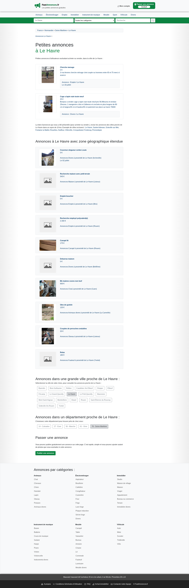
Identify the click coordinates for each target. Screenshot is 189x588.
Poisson (37, 503)
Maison (120, 487)
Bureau (78, 540)
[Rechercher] (153, 20)
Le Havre (72, 30)
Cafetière (79, 487)
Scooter (120, 536)
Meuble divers (81, 567)
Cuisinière (80, 495)
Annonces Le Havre (43, 36)
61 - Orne (83, 426)
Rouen (83, 400)
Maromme (101, 394)
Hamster (37, 491)
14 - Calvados (44, 426)
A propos (47, 584)
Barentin (42, 388)
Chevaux (37, 483)
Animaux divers (40, 507)
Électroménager (52, 15)
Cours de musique (41, 536)
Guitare (37, 540)
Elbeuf (110, 388)
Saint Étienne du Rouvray (101, 400)
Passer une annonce (145, 5)
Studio (119, 479)
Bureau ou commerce (125, 499)
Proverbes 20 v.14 (119, 577)
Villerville (68, 130)
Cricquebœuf (78, 130)
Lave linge (80, 507)
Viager (119, 491)
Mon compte (124, 6)
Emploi (64, 15)
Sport (115, 15)
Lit (76, 552)
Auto (119, 528)
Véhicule (123, 15)
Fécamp (42, 394)
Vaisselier (79, 536)
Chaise (78, 548)
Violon (36, 552)
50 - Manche (70, 426)
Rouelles (53, 130)
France (40, 30)
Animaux (39, 15)
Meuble (106, 15)
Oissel (73, 400)
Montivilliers (62, 400)
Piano (36, 548)
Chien (36, 487)
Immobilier (75, 15)
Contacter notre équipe (122, 584)
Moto (119, 532)
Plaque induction (82, 511)
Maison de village (124, 483)
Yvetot (61, 406)
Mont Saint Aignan (46, 400)
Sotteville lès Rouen (46, 406)
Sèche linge (80, 515)
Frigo (78, 503)
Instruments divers (41, 560)
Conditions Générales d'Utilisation (68, 584)
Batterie (37, 532)
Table (78, 532)
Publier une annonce (45, 453)
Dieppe (100, 388)
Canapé (79, 528)
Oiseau (37, 499)
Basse (36, 528)
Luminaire (79, 564)
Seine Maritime (61, 30)
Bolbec (69, 388)
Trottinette (121, 540)
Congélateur (80, 491)
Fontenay (87, 130)
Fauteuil (79, 560)
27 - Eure (57, 426)
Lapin (36, 495)
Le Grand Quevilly (57, 394)
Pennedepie (97, 130)
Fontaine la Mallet (42, 130)
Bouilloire (79, 483)
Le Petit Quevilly (86, 394)
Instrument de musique (91, 15)
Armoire (79, 544)
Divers (133, 15)
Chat (36, 479)
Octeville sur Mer (112, 127)
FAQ (88, 584)
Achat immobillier (101, 584)
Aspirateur (80, 479)
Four (77, 499)
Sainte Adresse (99, 127)
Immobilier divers (123, 507)
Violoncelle (38, 556)
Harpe (36, 544)
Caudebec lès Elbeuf (84, 388)
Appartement (122, 495)
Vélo (119, 544)
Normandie (49, 30)
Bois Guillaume (56, 388)
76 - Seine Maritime (99, 426)
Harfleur (61, 130)
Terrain (119, 503)
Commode (80, 556)
